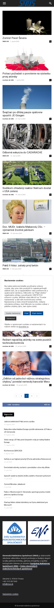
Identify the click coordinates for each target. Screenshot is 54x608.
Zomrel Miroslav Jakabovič (14, 484)
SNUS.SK (6, 41)
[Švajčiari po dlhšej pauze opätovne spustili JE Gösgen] (27, 97)
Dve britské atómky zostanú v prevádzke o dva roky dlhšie (27, 467)
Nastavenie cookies (10, 594)
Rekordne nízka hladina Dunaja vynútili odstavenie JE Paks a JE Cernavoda (27, 430)
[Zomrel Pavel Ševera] (27, 23)
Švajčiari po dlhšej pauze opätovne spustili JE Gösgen (22, 114)
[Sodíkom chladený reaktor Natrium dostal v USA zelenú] (27, 173)
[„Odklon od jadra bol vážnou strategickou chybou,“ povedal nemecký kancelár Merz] (27, 363)
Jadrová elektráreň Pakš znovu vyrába (19, 422)
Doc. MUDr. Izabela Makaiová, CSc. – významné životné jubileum (24, 228)
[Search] (50, 3)
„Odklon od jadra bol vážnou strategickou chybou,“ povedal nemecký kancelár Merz (26, 380)
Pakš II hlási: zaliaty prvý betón (20, 265)
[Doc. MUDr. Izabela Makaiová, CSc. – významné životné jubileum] (27, 212)
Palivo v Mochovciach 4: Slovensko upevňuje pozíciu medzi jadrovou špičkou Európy (27, 493)
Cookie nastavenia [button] (13, 313)
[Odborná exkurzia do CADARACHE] (27, 136)
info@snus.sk (8, 584)
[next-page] (37, 396)
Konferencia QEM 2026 (13, 451)
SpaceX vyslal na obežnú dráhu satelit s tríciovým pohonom (27, 476)
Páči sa (47, 405)
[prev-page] (16, 396)
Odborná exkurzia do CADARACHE (22, 152)
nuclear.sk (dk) (8, 80)
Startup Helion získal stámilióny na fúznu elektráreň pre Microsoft (26, 503)
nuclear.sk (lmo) (9, 385)
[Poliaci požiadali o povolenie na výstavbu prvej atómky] (27, 58)
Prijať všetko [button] (37, 313)
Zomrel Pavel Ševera (14, 38)
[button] (4, 3)
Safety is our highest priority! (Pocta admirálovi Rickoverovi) (27, 459)
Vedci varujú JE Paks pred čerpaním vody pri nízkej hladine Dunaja (27, 441)
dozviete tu (24, 327)
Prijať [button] (26, 313)
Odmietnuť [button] (11, 318)
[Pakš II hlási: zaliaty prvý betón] (27, 250)
